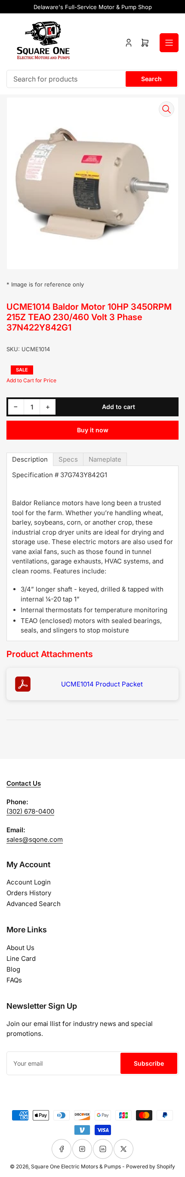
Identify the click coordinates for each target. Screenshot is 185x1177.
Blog (13, 969)
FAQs (14, 980)
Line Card (21, 958)
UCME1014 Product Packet (102, 684)
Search (151, 78)
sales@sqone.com (34, 839)
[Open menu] (169, 42)
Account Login (28, 882)
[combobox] (92, 79)
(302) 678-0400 (30, 811)
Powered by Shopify (150, 1166)
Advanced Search (33, 904)
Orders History (28, 893)
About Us (20, 948)
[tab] (29, 459)
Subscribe (149, 1063)
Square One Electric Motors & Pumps (76, 1166)
